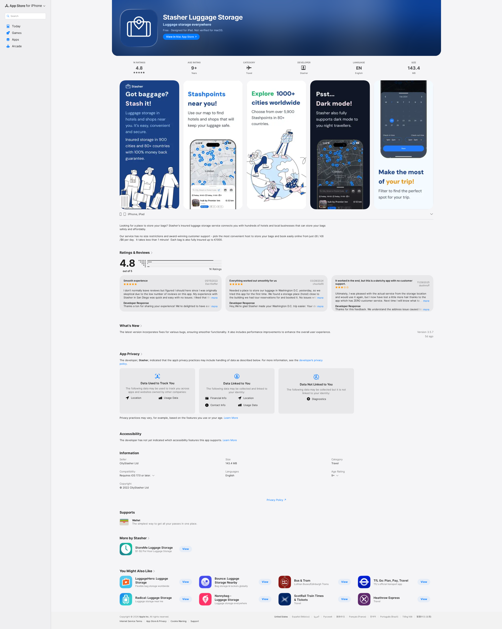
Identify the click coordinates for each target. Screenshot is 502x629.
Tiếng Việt (407, 617)
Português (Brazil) (389, 617)
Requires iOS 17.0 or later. (135, 475)
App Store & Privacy (156, 621)
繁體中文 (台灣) (424, 617)
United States (281, 617)
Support (195, 621)
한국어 (373, 617)
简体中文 (340, 617)
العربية (316, 617)
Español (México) (301, 617)
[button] (25, 26)
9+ (333, 475)
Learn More (231, 417)
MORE (214, 297)
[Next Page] (437, 145)
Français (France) (357, 617)
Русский (327, 617)
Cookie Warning (178, 621)
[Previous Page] (115, 145)
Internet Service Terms (131, 621)
